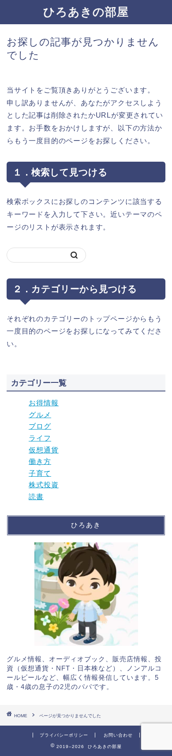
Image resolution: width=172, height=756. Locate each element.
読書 (36, 496)
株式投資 (44, 485)
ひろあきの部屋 (86, 11)
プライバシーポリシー (64, 735)
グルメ (40, 415)
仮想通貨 (44, 450)
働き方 (40, 461)
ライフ (40, 438)
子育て (40, 473)
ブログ (40, 426)
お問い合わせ (118, 735)
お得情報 (44, 403)
